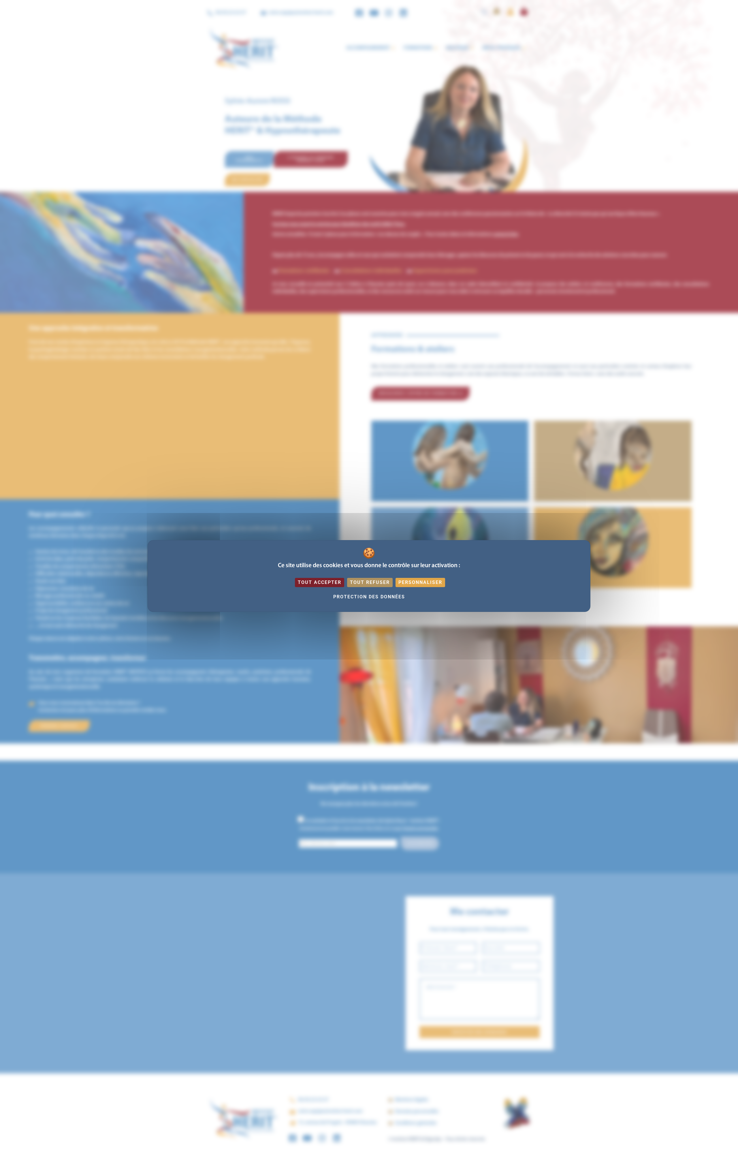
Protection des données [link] (369, 597)
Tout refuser (370, 582)
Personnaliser (420, 582)
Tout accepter (319, 582)
